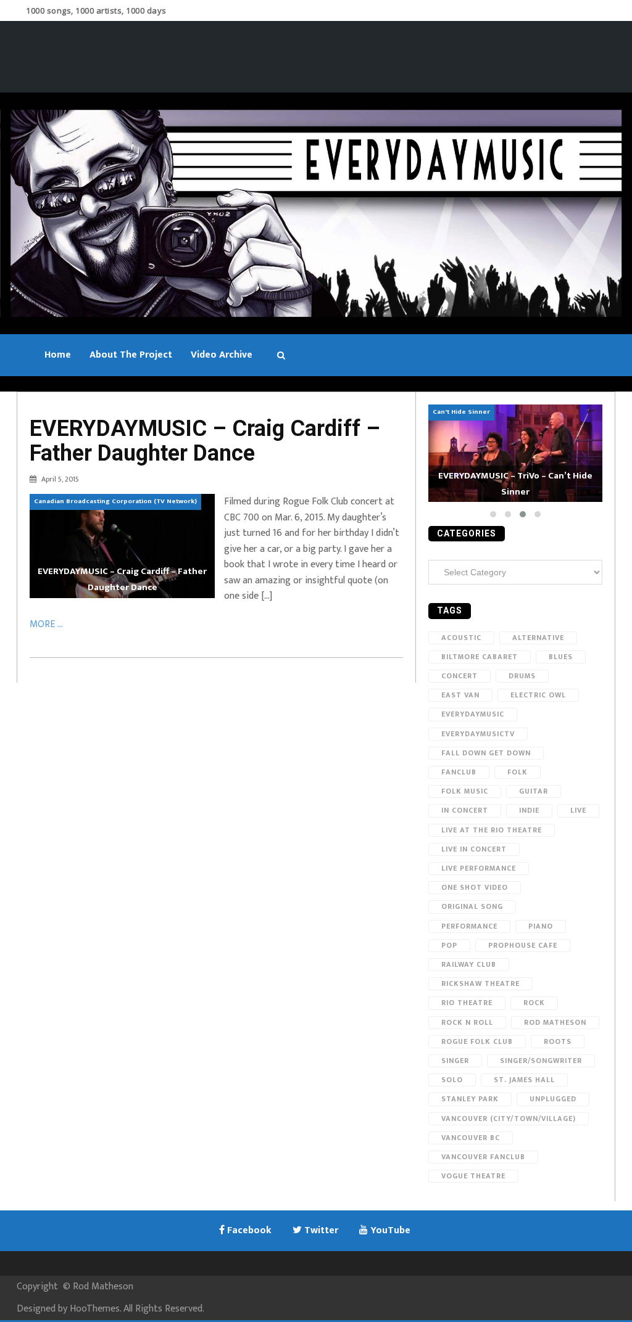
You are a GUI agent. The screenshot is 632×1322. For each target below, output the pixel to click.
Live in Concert (474, 849)
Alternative (538, 637)
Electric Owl (538, 695)
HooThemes (95, 1308)
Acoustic (461, 637)
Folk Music (464, 791)
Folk (517, 772)
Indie (529, 810)
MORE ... (46, 624)
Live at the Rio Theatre (491, 830)
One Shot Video (474, 887)
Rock (534, 1002)
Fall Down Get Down (486, 753)
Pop (449, 945)
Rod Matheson (555, 1022)
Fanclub (458, 772)
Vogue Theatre (473, 1176)
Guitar (533, 791)
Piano (540, 926)
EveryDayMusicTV (478, 734)
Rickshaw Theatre (480, 983)
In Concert (464, 810)
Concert (459, 676)
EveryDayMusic (472, 714)
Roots (558, 1041)
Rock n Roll (467, 1022)
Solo (452, 1080)
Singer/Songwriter (541, 1060)
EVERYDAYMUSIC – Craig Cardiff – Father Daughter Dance (205, 441)
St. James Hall (524, 1080)
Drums (522, 676)
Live (578, 810)
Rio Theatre (467, 1002)
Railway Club (468, 964)
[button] (493, 514)
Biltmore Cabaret (479, 657)
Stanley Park (470, 1099)
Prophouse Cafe (522, 945)
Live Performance (478, 868)
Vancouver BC (470, 1137)
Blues (561, 657)
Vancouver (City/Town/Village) (508, 1118)
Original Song (472, 906)
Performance (469, 926)
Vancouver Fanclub (483, 1157)
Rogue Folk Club (477, 1041)
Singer (455, 1060)
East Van (460, 695)
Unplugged (553, 1099)
